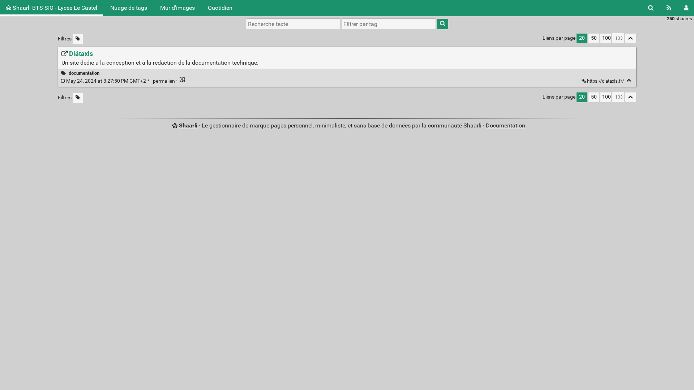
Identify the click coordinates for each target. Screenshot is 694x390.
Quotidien (220, 7)
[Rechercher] (650, 8)
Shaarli (188, 125)
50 (594, 38)
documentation (84, 73)
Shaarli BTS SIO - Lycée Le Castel (54, 7)
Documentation (505, 125)
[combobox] (389, 23)
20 (582, 38)
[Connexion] (686, 8)
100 (606, 38)
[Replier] (629, 80)
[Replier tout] (630, 38)
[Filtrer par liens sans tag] (78, 39)
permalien (120, 81)
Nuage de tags (128, 7)
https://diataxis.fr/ (605, 81)
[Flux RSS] (669, 8)
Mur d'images (177, 7)
